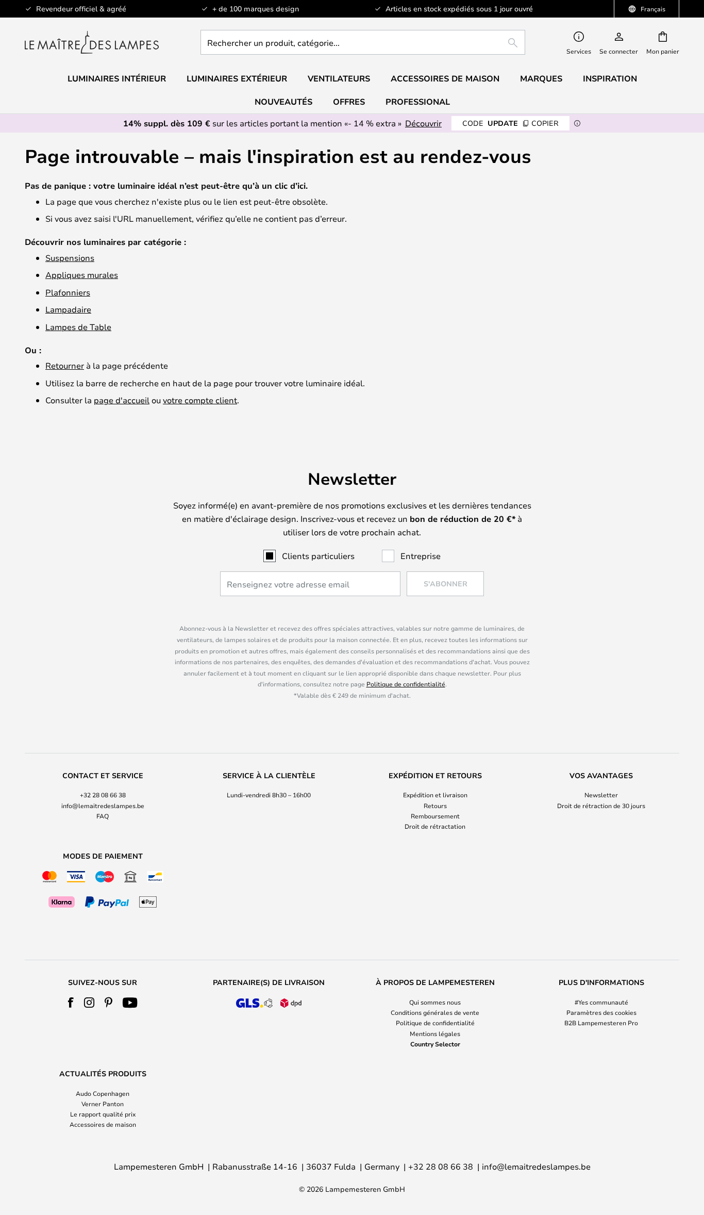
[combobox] (363, 42)
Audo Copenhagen (102, 1093)
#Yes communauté (601, 1002)
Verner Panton (102, 1103)
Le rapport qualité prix (103, 1114)
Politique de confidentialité (405, 684)
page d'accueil (121, 400)
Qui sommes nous (435, 1002)
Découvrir (423, 123)
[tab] (103, 801)
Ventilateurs (339, 78)
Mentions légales (435, 1033)
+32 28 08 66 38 (103, 795)
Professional (417, 101)
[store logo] (92, 42)
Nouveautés (283, 101)
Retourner (64, 365)
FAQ (102, 816)
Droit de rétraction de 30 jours (601, 805)
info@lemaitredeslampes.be (102, 805)
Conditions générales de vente (435, 1012)
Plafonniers (67, 292)
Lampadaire (68, 309)
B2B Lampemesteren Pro (601, 1023)
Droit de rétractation (435, 826)
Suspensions (69, 257)
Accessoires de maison (103, 1124)
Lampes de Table (78, 326)
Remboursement (435, 816)
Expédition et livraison (435, 795)
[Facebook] (71, 1002)
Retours (435, 805)
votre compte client (200, 400)
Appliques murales (81, 274)
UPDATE (510, 123)
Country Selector (435, 1044)
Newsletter (601, 795)
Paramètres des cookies (601, 1012)
